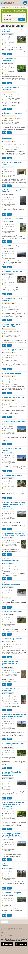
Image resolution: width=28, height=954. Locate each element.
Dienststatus (9, 951)
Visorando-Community (6, 935)
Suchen (22, 19)
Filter (8, 19)
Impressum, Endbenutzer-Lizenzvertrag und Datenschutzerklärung (12, 929)
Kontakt (3, 932)
